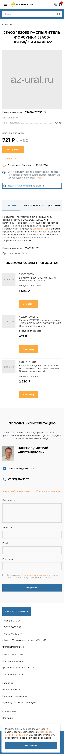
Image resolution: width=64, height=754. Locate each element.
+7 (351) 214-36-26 (55, 4)
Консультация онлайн (48, 491)
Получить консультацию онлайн (26, 185)
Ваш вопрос (9, 500)
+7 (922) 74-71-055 (11, 627)
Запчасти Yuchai (41, 228)
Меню (5, 4)
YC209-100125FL (28, 316)
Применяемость (33, 205)
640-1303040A (27, 362)
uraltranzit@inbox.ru (21, 468)
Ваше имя (7, 559)
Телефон (7, 527)
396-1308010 (26, 274)
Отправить (32, 587)
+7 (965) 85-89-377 (12, 633)
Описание (11, 205)
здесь (41, 177)
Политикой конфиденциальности (38, 575)
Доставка (54, 205)
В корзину (13, 149)
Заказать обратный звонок (17, 491)
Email (5, 543)
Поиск (59, 14)
